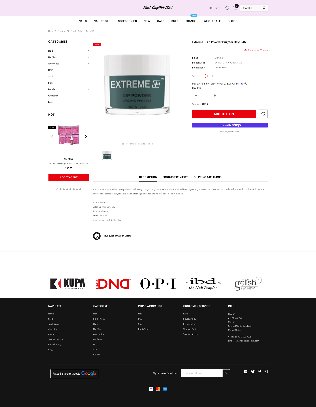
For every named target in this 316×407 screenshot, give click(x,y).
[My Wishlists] (226, 8)
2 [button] (60, 189)
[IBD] (203, 284)
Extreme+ (219, 57)
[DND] (113, 284)
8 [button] (80, 189)
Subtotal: (196, 104)
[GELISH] (248, 284)
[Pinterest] (259, 371)
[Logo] (158, 7)
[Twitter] (253, 371)
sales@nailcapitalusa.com (247, 340)
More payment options (229, 131)
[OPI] (158, 284)
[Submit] (226, 373)
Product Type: (198, 67)
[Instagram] (266, 371)
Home (51, 31)
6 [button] (74, 189)
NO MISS (69, 158)
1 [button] (57, 189)
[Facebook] (245, 371)
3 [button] (64, 189)
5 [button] (70, 189)
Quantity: (196, 88)
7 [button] (77, 189)
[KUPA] (68, 284)
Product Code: (199, 62)
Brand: (195, 57)
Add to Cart (69, 177)
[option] (69, 152)
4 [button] (67, 189)
